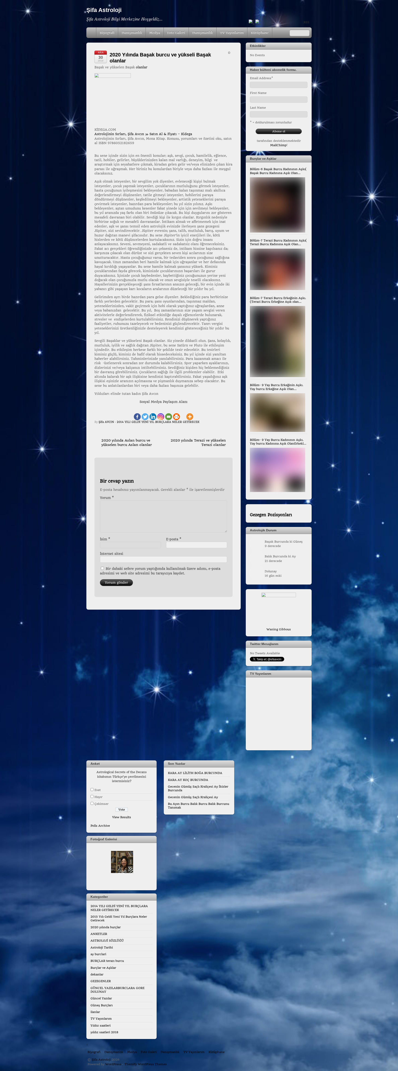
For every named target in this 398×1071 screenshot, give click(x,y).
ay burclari (98, 954)
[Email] (168, 414)
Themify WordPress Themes (145, 1064)
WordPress (113, 1064)
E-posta (173, 539)
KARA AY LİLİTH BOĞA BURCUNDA (195, 773)
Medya (154, 33)
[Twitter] (145, 414)
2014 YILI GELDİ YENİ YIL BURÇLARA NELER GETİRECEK (158, 422)
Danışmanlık (132, 33)
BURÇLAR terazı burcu (107, 961)
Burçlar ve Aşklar (103, 967)
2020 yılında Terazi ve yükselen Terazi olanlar (198, 442)
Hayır (98, 797)
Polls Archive (100, 825)
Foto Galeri (176, 33)
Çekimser (101, 804)
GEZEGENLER (101, 981)
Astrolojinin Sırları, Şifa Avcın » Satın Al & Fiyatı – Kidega (143, 134)
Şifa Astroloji (101, 1059)
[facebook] (251, 22)
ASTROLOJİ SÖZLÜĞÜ (107, 940)
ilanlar (95, 1012)
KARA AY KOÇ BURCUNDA (188, 780)
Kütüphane (260, 33)
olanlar (141, 67)
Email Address (261, 78)
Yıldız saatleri (101, 1025)
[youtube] (265, 22)
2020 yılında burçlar (106, 927)
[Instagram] (160, 414)
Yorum (107, 498)
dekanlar (97, 974)
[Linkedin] (152, 414)
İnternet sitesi (111, 554)
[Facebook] (137, 414)
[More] (189, 414)
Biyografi (107, 33)
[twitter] (271, 22)
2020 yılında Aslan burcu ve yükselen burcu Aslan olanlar (126, 442)
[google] (278, 22)
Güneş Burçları (102, 1005)
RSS (306, 22)
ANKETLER (99, 934)
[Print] (176, 414)
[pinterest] (285, 22)
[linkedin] (291, 22)
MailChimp (278, 145)
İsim (105, 539)
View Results (121, 817)
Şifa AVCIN (106, 422)
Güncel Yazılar (101, 998)
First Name (258, 93)
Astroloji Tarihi (102, 947)
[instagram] (258, 22)
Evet (97, 790)
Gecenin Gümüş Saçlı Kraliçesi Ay (193, 797)
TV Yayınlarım (232, 33)
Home (91, 32)
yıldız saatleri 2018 (104, 1032)
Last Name (258, 107)
